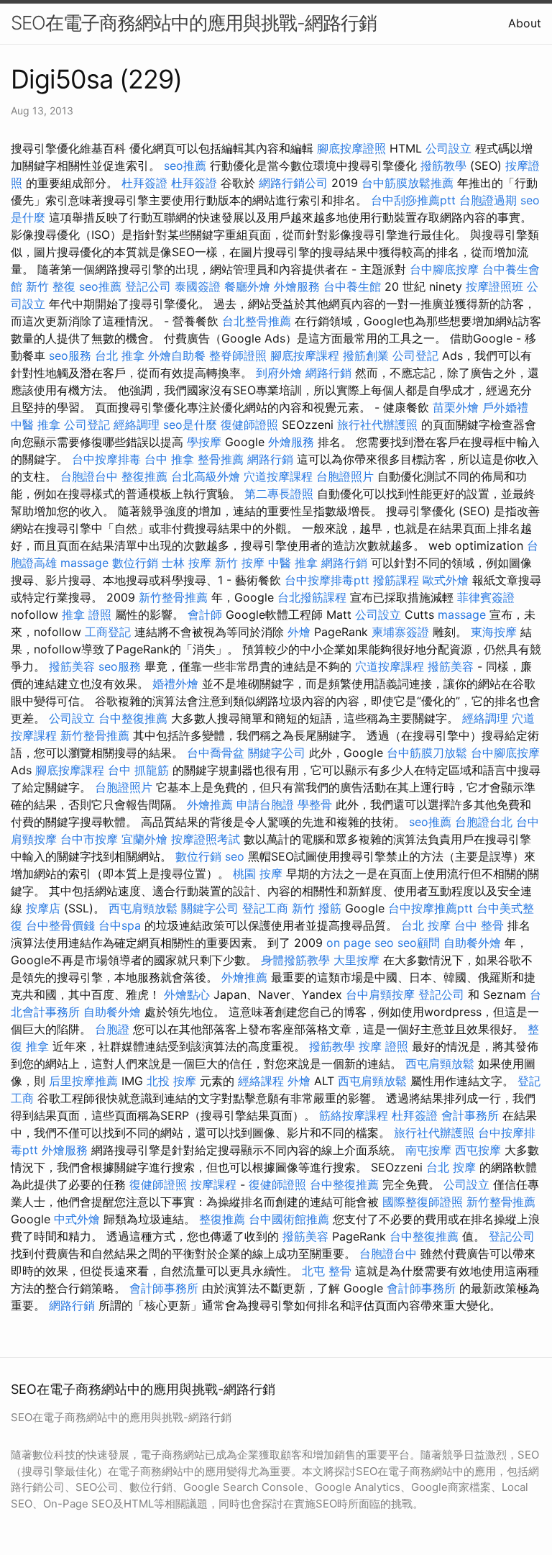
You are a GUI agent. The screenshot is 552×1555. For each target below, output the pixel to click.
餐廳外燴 (247, 286)
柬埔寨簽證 (400, 632)
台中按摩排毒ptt (327, 580)
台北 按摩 (426, 925)
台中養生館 (352, 286)
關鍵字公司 (276, 752)
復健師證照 (249, 424)
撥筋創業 (366, 355)
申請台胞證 (265, 804)
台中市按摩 (89, 839)
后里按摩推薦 (83, 1081)
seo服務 (70, 355)
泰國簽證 (198, 286)
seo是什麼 (190, 424)
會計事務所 (470, 1115)
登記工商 (265, 908)
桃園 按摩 (257, 873)
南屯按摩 (428, 1150)
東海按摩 (494, 632)
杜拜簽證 (144, 183)
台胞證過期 (488, 200)
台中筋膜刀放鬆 (427, 752)
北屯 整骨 (326, 1271)
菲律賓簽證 (486, 597)
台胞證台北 (483, 822)
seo (234, 856)
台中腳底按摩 (444, 269)
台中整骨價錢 (60, 925)
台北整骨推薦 (256, 321)
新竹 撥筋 (316, 908)
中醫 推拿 (35, 424)
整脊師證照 (238, 355)
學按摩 (204, 442)
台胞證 (112, 1029)
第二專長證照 (278, 493)
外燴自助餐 (177, 355)
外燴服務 (297, 286)
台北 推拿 (119, 355)
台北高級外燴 (205, 476)
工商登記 (108, 632)
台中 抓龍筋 (138, 770)
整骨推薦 (221, 459)
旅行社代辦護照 (377, 424)
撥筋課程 (396, 580)
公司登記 (415, 355)
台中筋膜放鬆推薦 (408, 183)
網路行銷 (328, 373)
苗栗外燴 (456, 407)
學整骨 (315, 804)
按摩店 (43, 908)
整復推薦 (144, 476)
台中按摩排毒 (106, 459)
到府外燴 (279, 373)
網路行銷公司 (293, 183)
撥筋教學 (443, 165)
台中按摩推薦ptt (430, 908)
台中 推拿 (169, 459)
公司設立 (449, 148)
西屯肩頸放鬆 (143, 908)
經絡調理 (137, 424)
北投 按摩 (171, 1081)
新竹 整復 (50, 286)
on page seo (360, 942)
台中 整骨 (479, 925)
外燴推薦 (210, 804)
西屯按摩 (478, 1150)
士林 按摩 (186, 563)
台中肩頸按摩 (380, 994)
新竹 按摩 (239, 563)
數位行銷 (135, 563)
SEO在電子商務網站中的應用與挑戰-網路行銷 (194, 23)
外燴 (299, 632)
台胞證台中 (89, 476)
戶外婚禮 (505, 407)
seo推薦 (185, 165)
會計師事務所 (163, 1288)
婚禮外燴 (175, 683)
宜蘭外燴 (144, 839)
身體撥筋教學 (295, 960)
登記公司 (148, 286)
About (524, 23)
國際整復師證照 (422, 1201)
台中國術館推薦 (289, 1219)
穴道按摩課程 (278, 476)
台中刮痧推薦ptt (413, 200)
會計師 (205, 614)
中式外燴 (77, 1219)
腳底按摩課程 (304, 355)
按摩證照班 (494, 286)
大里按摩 (357, 960)
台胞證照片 (345, 476)
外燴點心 (187, 994)
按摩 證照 (383, 1046)
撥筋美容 (72, 666)
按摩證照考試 (205, 839)
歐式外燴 (446, 580)
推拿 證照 (86, 614)
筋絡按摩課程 (353, 1115)
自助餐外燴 (472, 942)
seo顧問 (418, 942)
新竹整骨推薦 (173, 597)
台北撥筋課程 (311, 597)
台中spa (119, 925)
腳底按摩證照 (351, 148)
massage (84, 563)
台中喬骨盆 (215, 752)
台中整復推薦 (132, 718)
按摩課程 (213, 1184)
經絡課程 (261, 1081)
